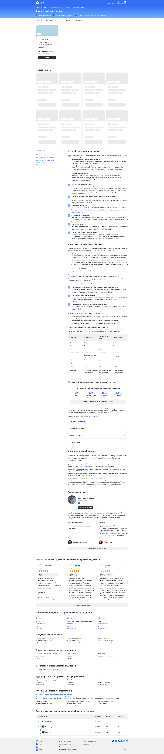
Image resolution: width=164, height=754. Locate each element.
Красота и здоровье (103, 643)
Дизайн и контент (103, 638)
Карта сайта (86, 744)
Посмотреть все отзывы (82, 605)
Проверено (87, 15)
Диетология (101, 653)
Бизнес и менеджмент (42, 640)
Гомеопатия (70, 684)
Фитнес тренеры (71, 658)
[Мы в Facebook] (116, 741)
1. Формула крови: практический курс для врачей (54, 694)
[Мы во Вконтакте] (119, 741)
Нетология (44, 701)
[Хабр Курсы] (40, 2)
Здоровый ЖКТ (107, 574)
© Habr (126, 749)
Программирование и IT (43, 638)
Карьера (41, 746)
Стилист (38, 658)
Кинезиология (40, 684)
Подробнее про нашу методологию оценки (98, 401)
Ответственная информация (44, 165)
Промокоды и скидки (65, 746)
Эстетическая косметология (106, 656)
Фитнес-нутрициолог (104, 682)
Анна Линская (81, 268)
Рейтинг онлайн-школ (65, 744)
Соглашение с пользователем (67, 749)
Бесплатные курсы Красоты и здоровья (47, 669)
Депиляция (70, 682)
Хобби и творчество (72, 643)
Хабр (40, 741)
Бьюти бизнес (40, 656)
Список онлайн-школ (65, 741)
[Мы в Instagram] (121, 741)
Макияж (69, 656)
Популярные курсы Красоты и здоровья (47, 653)
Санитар (74, 574)
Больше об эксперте (85, 507)
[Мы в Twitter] (113, 741)
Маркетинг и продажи (73, 640)
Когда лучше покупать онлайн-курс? (46, 157)
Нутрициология (71, 653)
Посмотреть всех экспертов (97, 548)
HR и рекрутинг (40, 643)
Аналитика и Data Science (74, 638)
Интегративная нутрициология (49, 574)
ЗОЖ (99, 658)
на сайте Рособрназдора (97, 478)
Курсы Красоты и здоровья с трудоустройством (49, 680)
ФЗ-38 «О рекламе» (83, 466)
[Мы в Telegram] (124, 741)
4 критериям (93, 416)
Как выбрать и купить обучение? (45, 154)
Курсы (40, 749)
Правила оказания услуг (89, 741)
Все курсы (39, 7)
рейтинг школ (79, 212)
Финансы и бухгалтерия (105, 640)
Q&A (40, 744)
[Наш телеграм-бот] (127, 741)
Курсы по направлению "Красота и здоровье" (56, 7)
